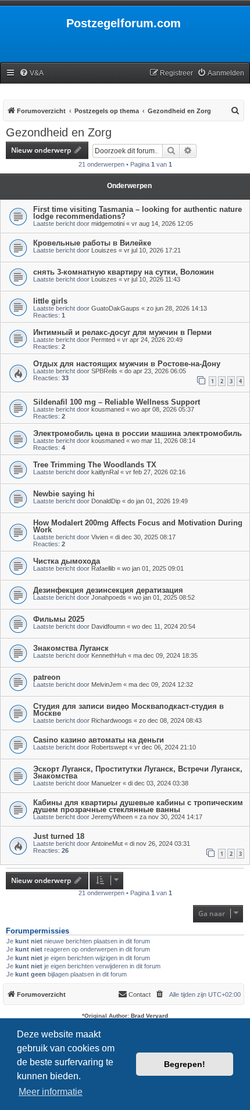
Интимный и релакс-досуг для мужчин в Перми (122, 332)
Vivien (99, 537)
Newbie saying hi (64, 493)
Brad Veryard (149, 1015)
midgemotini (107, 223)
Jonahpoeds (108, 597)
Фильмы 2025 (58, 619)
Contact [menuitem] (139, 994)
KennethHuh (108, 655)
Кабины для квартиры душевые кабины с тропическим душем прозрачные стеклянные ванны (138, 806)
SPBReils (104, 370)
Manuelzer (106, 783)
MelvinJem (106, 684)
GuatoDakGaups (115, 308)
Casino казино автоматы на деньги (98, 740)
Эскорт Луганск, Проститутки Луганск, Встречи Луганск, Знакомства (137, 772)
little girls (50, 301)
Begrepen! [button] (184, 1064)
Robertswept (109, 747)
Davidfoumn (108, 626)
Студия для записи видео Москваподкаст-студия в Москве (128, 710)
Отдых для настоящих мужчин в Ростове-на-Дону (126, 363)
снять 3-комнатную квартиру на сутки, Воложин (123, 272)
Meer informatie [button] (51, 1092)
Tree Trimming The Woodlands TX (94, 464)
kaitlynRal (105, 471)
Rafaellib (103, 568)
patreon (46, 677)
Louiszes (104, 250)
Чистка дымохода (66, 561)
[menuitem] (31, 73)
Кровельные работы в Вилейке (92, 243)
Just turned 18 (58, 836)
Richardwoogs (111, 720)
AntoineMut (107, 843)
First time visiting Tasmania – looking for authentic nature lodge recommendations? (137, 213)
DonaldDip (105, 501)
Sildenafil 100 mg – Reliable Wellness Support (116, 402)
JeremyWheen (112, 816)
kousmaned (107, 409)
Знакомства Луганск (71, 648)
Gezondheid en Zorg (59, 132)
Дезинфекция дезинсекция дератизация (108, 590)
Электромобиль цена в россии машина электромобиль (137, 433)
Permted (103, 339)
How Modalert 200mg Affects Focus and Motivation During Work (137, 526)
